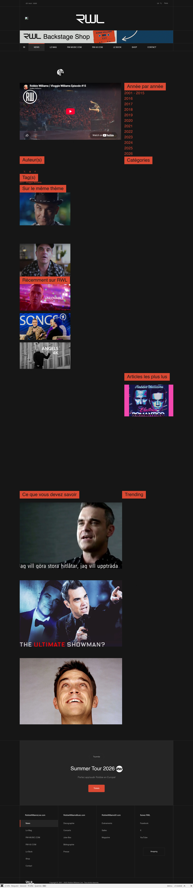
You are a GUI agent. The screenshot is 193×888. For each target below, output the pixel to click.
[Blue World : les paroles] (71, 691)
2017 (128, 104)
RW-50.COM (97, 47)
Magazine (106, 838)
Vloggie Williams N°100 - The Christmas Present (93, 207)
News (36, 47)
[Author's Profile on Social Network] (24, 171)
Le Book (117, 47)
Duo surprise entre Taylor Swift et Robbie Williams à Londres (148, 475)
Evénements (107, 823)
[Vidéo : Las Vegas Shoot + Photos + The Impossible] (45, 234)
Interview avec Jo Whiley (145, 618)
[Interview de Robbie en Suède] (71, 536)
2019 (128, 115)
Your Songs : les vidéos (92, 325)
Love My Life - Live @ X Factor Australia (144, 589)
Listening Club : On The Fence (92, 259)
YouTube (143, 838)
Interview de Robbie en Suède (47, 571)
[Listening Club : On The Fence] (45, 260)
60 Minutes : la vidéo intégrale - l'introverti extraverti (64, 649)
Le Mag (53, 47)
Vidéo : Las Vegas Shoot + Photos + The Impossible (95, 233)
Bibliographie (68, 845)
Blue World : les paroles (42, 727)
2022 (128, 132)
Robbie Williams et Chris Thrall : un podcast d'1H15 (146, 604)
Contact (151, 47)
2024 (128, 143)
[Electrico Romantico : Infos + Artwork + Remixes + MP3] (149, 400)
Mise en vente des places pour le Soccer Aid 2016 (146, 536)
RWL (90, 18)
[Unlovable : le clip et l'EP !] (45, 297)
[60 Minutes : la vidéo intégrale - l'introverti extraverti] (71, 613)
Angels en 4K (84, 354)
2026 (128, 154)
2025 (128, 148)
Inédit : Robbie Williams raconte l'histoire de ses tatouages (144, 570)
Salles (104, 830)
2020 (128, 121)
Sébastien (69, 72)
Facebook (144, 823)
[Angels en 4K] (45, 355)
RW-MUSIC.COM (74, 47)
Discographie (68, 823)
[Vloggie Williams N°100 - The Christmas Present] (45, 209)
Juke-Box (67, 838)
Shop (134, 47)
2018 (128, 110)
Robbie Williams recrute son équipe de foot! (144, 552)
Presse (66, 852)
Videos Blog (95, 72)
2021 (128, 126)
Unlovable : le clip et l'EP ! (94, 296)
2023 (128, 137)
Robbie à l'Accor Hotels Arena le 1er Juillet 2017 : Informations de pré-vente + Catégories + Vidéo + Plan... (148, 451)
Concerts (67, 830)
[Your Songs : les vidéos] (45, 326)
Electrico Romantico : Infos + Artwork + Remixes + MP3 (148, 424)
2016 (128, 99)
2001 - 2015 (134, 93)
